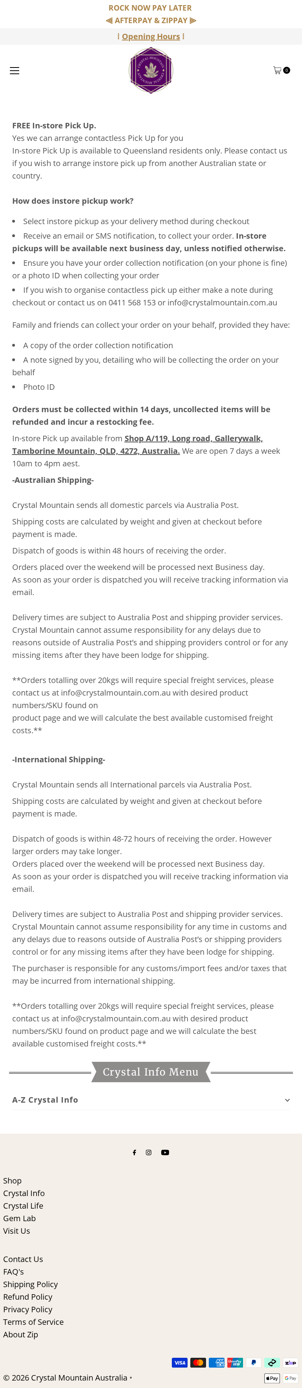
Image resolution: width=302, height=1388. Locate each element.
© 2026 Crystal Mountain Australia (65, 1377)
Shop (12, 1180)
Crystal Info (24, 1193)
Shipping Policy (30, 1284)
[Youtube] (165, 1151)
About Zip (20, 1334)
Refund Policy (27, 1296)
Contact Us (23, 1259)
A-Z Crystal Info (45, 1099)
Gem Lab (19, 1218)
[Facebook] (134, 1151)
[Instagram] (148, 1151)
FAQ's (13, 1271)
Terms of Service (33, 1322)
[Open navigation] (14, 70)
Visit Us (16, 1230)
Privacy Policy (27, 1309)
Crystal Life (23, 1205)
